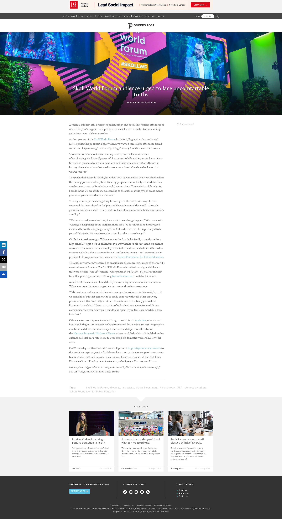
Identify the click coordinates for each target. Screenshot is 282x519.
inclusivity (128, 387)
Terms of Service (143, 506)
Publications (139, 16)
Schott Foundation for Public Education (140, 257)
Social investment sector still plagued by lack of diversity (187, 441)
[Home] (141, 25)
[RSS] (148, 492)
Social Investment (147, 387)
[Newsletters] (142, 492)
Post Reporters (177, 468)
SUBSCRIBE (208, 16)
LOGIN (197, 16)
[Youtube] (136, 492)
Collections (103, 16)
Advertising (184, 493)
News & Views (68, 16)
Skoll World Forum (105, 139)
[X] (3, 259)
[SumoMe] (3, 274)
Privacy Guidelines (162, 506)
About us (183, 490)
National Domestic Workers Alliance (94, 333)
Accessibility (128, 506)
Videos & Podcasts (121, 16)
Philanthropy (167, 387)
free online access (122, 276)
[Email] (3, 267)
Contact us (183, 496)
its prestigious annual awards (144, 348)
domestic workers (195, 387)
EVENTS (151, 16)
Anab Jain (140, 320)
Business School (86, 16)
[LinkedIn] (3, 245)
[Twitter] (125, 492)
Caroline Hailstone (129, 468)
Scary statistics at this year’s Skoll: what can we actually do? (140, 441)
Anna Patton (133, 102)
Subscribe (115, 506)
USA (179, 387)
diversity (115, 387)
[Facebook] (130, 492)
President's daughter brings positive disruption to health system (88, 443)
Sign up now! (78, 491)
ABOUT (161, 16)
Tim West (76, 468)
